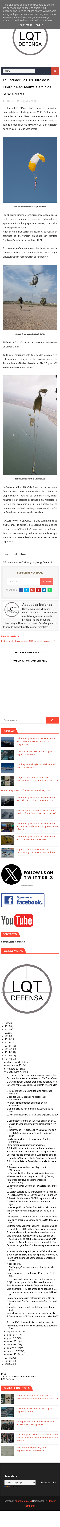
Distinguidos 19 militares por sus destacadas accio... (33, 1216)
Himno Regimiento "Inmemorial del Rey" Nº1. (26, 790)
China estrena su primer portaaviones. (26, 1145)
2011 (7, 1357)
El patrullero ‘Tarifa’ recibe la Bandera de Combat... (32, 1158)
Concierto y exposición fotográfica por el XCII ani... (31, 1298)
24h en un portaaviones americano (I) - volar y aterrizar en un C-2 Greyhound (36, 741)
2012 (7, 1059)
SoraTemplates (24, 1501)
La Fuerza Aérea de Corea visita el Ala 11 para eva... (33, 1195)
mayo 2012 (13, 1341)
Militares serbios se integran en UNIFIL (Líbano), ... (31, 1176)
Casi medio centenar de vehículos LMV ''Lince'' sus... (32, 1078)
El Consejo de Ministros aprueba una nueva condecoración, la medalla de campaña (37, 1437)
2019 (7, 1036)
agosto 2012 (13, 1331)
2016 (7, 1045)
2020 (7, 1032)
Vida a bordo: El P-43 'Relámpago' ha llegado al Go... (32, 1289)
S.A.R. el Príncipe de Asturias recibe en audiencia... (32, 1148)
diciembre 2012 (15, 1062)
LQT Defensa (8, 1379)
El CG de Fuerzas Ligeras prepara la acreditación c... (32, 1081)
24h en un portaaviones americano (18, 1376)
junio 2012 (12, 1338)
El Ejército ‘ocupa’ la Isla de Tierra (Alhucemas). (30, 1282)
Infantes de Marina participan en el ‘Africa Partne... (32, 1251)
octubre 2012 (14, 1068)
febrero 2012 (14, 1351)
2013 (7, 1055)
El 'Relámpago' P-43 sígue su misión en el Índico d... (32, 1130)
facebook (47, 562)
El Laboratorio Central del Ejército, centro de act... (31, 1120)
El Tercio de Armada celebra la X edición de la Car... (32, 1242)
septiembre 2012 (16, 1072)
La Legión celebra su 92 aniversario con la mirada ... (32, 1191)
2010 (7, 1361)
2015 (7, 1049)
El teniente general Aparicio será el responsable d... (32, 1151)
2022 (7, 1026)
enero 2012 (13, 1354)
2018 (7, 1039)
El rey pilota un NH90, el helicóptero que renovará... (32, 1229)
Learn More (25, 25)
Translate (15, 1486)
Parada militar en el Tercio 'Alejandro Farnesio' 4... (31, 1285)
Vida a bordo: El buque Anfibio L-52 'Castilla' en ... (31, 1235)
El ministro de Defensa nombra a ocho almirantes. (32, 1075)
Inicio (3, 1374)
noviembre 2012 (15, 1065)
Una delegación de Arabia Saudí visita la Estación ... (32, 1207)
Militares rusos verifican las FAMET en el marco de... (32, 1226)
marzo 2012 (13, 1348)
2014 (7, 1052)
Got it (39, 25)
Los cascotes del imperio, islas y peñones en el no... (32, 1279)
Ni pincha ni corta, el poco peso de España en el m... (32, 1313)
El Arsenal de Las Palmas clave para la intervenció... (32, 1254)
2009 (7, 1364)
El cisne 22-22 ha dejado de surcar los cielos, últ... (31, 1322)
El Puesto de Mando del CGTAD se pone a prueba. (31, 1198)
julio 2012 (12, 1335)
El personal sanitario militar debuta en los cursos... (32, 1232)
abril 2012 (12, 1344)
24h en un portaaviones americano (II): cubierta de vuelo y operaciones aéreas (37, 826)
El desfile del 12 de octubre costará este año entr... (32, 1239)
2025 (7, 1023)
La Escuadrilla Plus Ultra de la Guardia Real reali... (31, 1173)
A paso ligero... (14, 1264)
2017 (7, 1042)
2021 (7, 1029)
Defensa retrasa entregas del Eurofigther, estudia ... (32, 1155)
